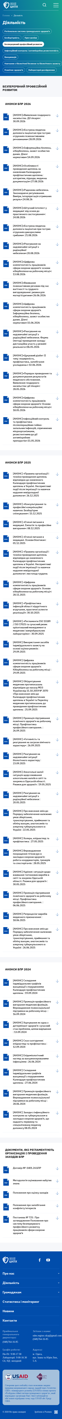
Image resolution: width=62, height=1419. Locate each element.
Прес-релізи (31, 37)
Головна (6, 15)
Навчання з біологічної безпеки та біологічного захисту (32, 63)
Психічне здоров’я (13, 70)
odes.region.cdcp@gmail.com (46, 1335)
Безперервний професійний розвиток (23, 44)
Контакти (10, 1320)
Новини (8, 1311)
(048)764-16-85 (10, 1342)
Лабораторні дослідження (41, 70)
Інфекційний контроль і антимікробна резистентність (31, 50)
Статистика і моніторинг (21, 1302)
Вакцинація (10, 57)
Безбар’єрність (11, 37)
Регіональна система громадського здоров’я (27, 31)
